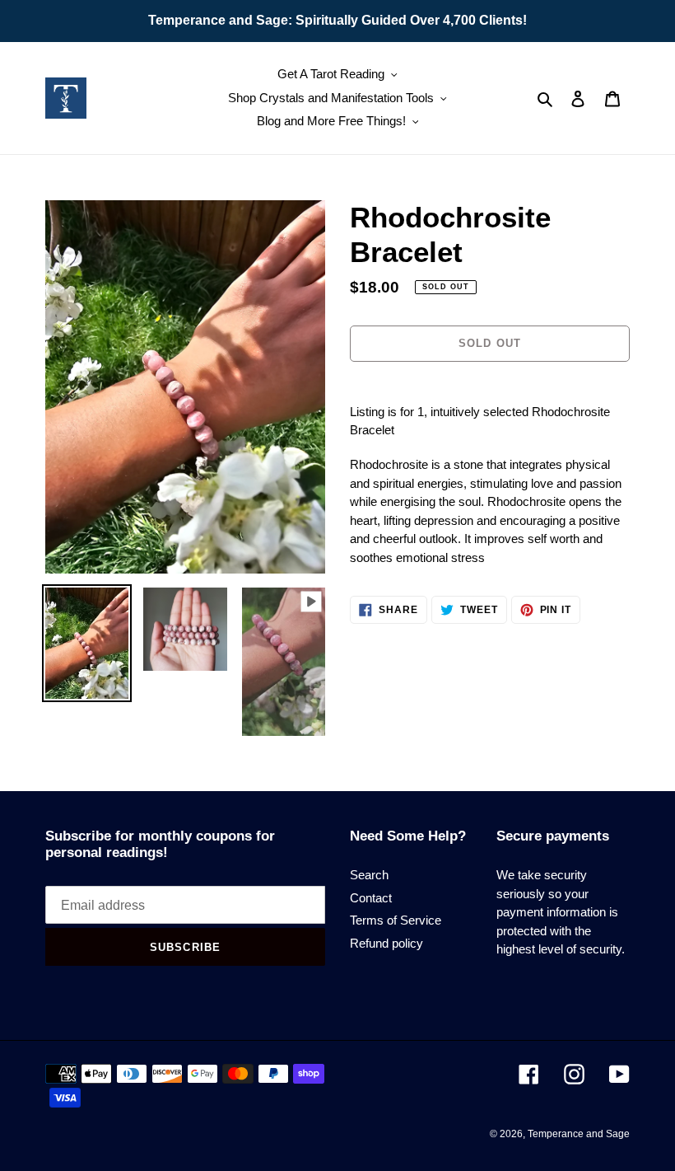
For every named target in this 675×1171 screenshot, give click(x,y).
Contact (371, 898)
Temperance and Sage (579, 1134)
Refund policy (386, 943)
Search (369, 875)
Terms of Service (395, 920)
